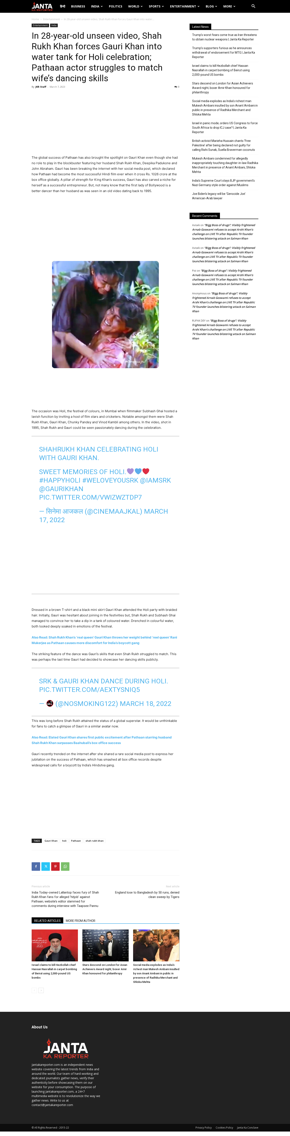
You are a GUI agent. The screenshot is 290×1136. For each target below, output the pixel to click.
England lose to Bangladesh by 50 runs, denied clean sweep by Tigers (147, 895)
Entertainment (183, 6)
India (95, 6)
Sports (154, 6)
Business (78, 6)
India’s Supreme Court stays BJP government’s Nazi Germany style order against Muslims (223, 183)
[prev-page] (34, 990)
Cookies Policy (224, 1127)
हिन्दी (62, 6)
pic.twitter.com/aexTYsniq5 (89, 690)
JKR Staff (40, 86)
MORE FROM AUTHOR (80, 920)
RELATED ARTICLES (47, 920)
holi (64, 840)
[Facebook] (36, 866)
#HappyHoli (59, 480)
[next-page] (41, 990)
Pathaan (76, 840)
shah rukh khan (95, 840)
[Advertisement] (105, 123)
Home (35, 19)
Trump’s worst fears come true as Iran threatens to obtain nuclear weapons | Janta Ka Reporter (224, 37)
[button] (253, 7)
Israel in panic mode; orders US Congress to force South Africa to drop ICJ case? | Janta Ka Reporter (225, 127)
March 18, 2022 (146, 704)
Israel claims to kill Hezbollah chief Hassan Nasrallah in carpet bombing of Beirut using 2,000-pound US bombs (221, 70)
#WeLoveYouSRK (110, 480)
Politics (115, 6)
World (133, 6)
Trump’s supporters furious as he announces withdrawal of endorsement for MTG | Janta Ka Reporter (223, 52)
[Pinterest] (55, 866)
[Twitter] (45, 866)
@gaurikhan (61, 489)
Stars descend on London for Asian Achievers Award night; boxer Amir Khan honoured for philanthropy (104, 969)
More (227, 6)
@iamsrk (155, 480)
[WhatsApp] (65, 866)
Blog (210, 6)
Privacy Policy (204, 1127)
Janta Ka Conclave (247, 1127)
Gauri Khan (51, 840)
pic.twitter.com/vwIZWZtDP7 (90, 497)
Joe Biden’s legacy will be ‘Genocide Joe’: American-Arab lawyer (219, 196)
